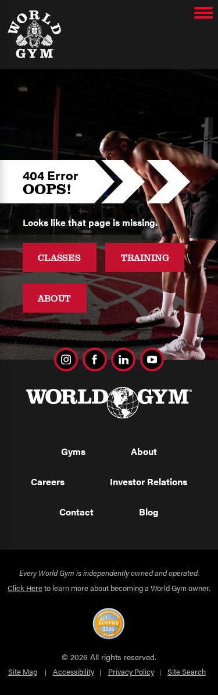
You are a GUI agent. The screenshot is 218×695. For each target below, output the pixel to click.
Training (145, 257)
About (54, 298)
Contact (76, 511)
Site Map (22, 671)
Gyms (73, 451)
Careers (48, 481)
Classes (59, 257)
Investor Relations (148, 481)
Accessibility (73, 671)
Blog (149, 511)
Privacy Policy (131, 671)
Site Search (186, 671)
